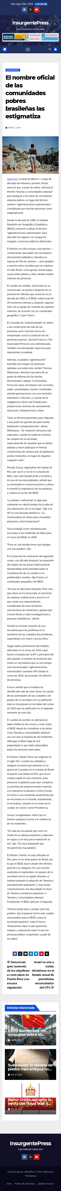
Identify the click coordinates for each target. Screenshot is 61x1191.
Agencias (12, 179)
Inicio (9, 1184)
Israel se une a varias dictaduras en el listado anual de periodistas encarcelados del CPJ (43, 974)
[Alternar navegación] (28, 49)
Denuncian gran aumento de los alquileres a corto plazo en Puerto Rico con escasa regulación (18, 974)
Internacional (12, 70)
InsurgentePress (30, 23)
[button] (50, 49)
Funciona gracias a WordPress (22, 1172)
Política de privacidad (24, 1184)
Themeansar (30, 1176)
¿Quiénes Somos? (45, 1184)
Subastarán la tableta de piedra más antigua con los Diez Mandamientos (30, 1069)
